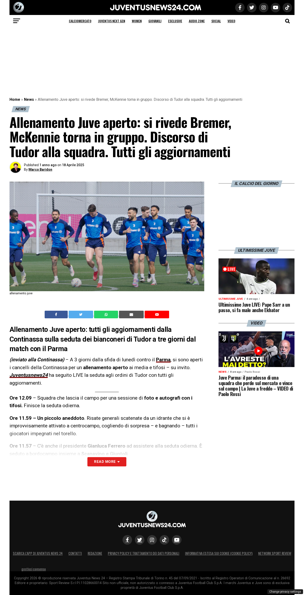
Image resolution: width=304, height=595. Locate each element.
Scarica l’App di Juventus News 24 (38, 553)
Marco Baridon (40, 169)
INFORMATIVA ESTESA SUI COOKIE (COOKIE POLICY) (218, 553)
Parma (163, 360)
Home (15, 99)
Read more (105, 462)
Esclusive (175, 20)
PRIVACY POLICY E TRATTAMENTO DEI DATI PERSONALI (143, 553)
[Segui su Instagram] (152, 540)
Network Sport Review (274, 553)
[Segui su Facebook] (127, 540)
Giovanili (155, 20)
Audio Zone (197, 20)
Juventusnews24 (29, 375)
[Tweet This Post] (81, 314)
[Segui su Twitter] (139, 540)
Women (137, 20)
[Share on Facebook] (57, 314)
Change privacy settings (285, 591)
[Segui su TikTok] (164, 540)
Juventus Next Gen (111, 20)
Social (216, 20)
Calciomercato (80, 20)
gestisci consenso (33, 568)
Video (231, 20)
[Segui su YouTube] (176, 540)
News (29, 99)
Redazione (95, 553)
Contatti (75, 553)
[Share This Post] (106, 314)
